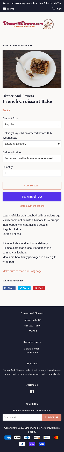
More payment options (32, 205)
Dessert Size (10, 118)
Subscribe (52, 417)
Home (5, 45)
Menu (10, 8)
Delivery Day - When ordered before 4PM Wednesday (27, 135)
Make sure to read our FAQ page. (22, 271)
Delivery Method (12, 152)
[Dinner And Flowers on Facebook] (32, 392)
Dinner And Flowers (35, 428)
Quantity (8, 167)
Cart (58, 8)
